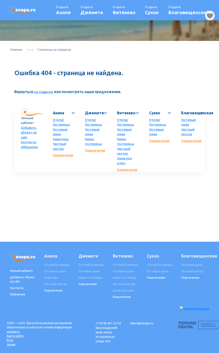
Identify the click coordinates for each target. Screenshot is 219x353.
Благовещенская (192, 113)
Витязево (126, 113)
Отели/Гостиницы (61, 122)
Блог (10, 340)
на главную (43, 92)
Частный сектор (59, 146)
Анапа (58, 113)
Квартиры (61, 139)
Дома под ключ (124, 160)
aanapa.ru (13, 331)
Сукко (154, 113)
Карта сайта (15, 336)
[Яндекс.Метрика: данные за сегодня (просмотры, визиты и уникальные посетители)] (194, 308)
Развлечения (63, 155)
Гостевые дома (60, 132)
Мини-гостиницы (93, 141)
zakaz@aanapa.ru (141, 323)
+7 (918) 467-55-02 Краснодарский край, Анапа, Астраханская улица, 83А (108, 332)
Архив (11, 344)
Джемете (94, 113)
